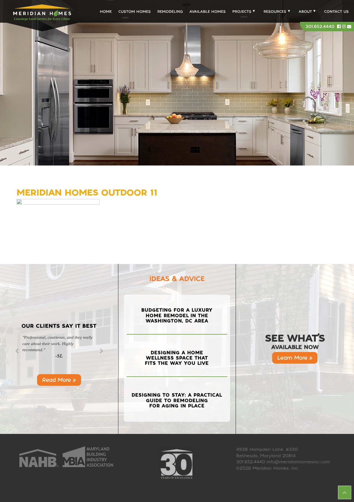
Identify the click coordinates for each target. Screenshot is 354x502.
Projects (241, 11)
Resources (275, 11)
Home (106, 11)
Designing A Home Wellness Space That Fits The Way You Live (177, 358)
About (305, 11)
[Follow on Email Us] (349, 26)
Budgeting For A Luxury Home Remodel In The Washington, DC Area (176, 315)
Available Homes (207, 11)
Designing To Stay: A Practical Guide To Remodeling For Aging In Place (177, 400)
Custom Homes (134, 11)
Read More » (59, 380)
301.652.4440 (320, 26)
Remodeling (170, 11)
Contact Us (336, 11)
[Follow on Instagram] (344, 26)
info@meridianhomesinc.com (298, 461)
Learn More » (295, 358)
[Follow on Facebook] (339, 26)
